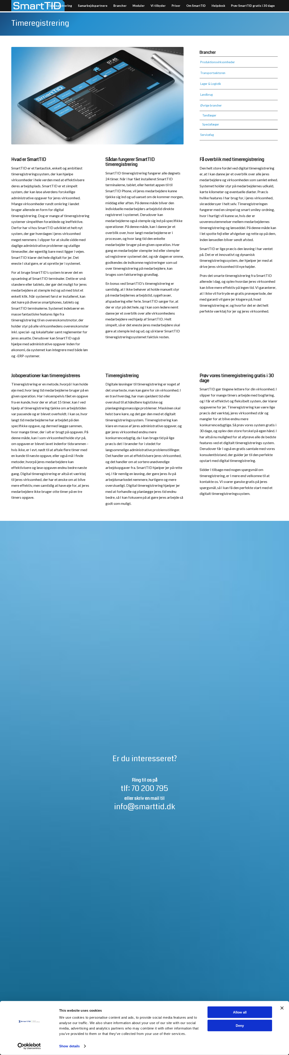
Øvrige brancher (211, 105)
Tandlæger (209, 115)
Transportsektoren (212, 73)
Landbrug (206, 94)
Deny (240, 1025)
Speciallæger (210, 124)
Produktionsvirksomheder (217, 62)
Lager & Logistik (210, 84)
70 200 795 (150, 788)
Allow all (240, 1012)
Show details (69, 1046)
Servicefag (207, 135)
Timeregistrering (40, 23)
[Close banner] (282, 1008)
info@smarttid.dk (144, 806)
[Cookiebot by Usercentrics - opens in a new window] (29, 1046)
